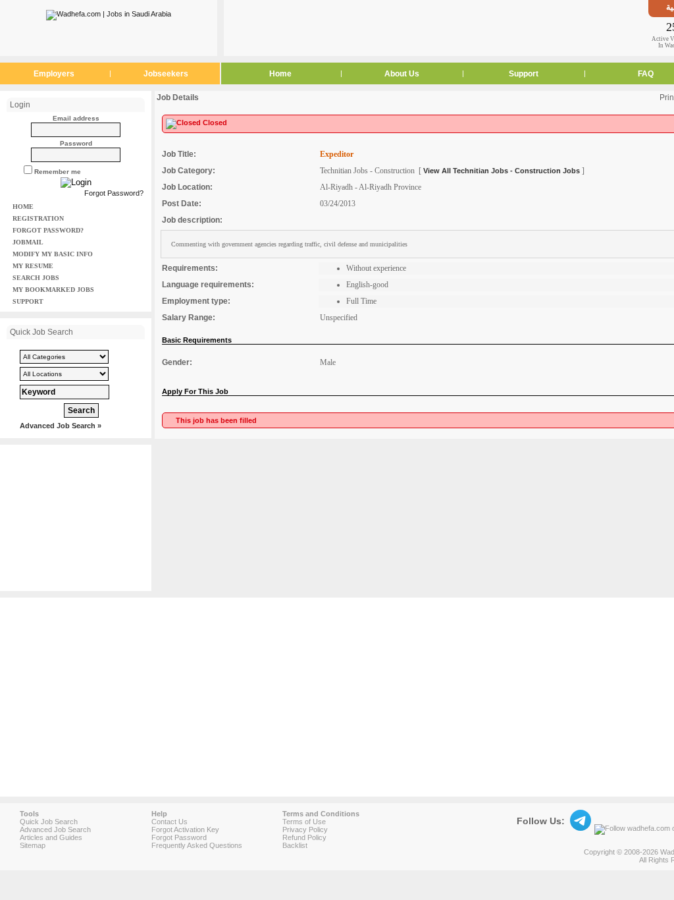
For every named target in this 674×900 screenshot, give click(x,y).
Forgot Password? (113, 193)
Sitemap (32, 845)
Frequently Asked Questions (196, 845)
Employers (54, 73)
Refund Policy (304, 837)
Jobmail (28, 242)
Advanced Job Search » (60, 426)
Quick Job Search (49, 822)
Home (280, 73)
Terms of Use (304, 822)
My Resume (33, 265)
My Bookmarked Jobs (53, 289)
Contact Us (169, 822)
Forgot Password (179, 837)
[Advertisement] (436, 27)
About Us (401, 73)
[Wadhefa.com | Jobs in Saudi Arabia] (108, 12)
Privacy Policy (305, 829)
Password (76, 143)
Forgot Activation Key (185, 829)
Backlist (294, 845)
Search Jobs (36, 277)
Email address (76, 118)
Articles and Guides (51, 837)
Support (523, 73)
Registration (38, 218)
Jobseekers (165, 73)
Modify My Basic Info (53, 254)
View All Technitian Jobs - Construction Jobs (501, 171)
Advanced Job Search (55, 829)
